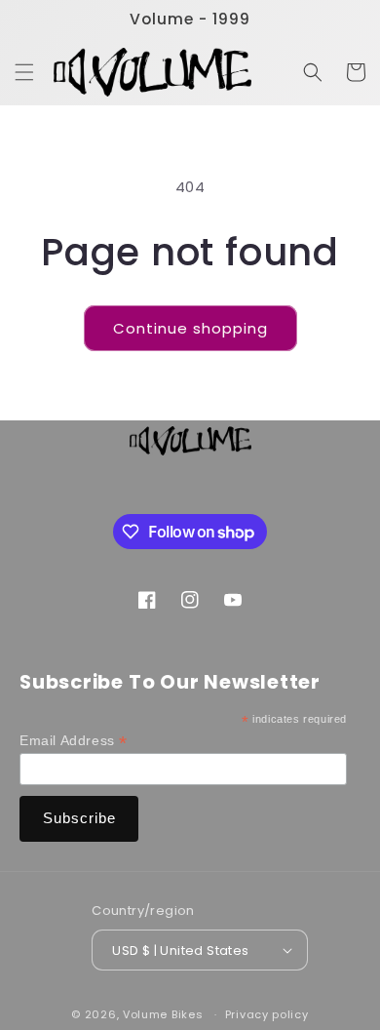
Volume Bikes (163, 1014)
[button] (24, 72)
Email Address (73, 741)
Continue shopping (190, 328)
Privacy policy (267, 1014)
